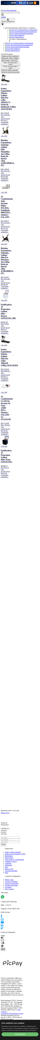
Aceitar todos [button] (20, 1034)
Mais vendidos (14, 58)
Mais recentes (6, 60)
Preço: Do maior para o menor (10, 63)
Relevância (5, 58)
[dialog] (20, 1030)
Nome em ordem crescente (10, 70)
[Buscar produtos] (2, 15)
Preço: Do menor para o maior (10, 67)
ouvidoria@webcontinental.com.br (12, 1013)
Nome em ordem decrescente (10, 72)
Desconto (14, 60)
